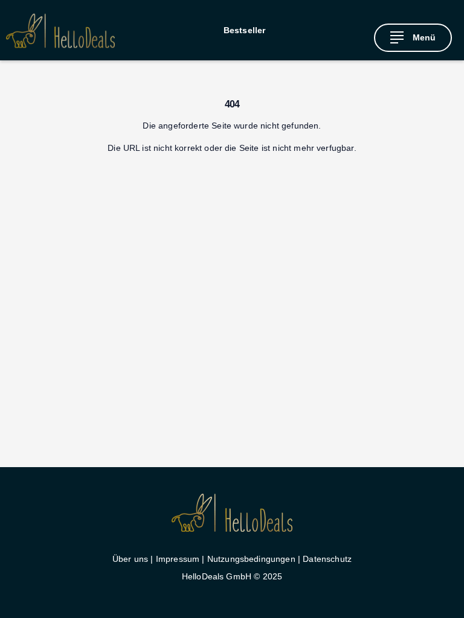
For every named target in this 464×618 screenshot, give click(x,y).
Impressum (177, 559)
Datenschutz (327, 559)
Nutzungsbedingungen (251, 559)
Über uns (130, 559)
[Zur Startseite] (60, 30)
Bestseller (245, 30)
